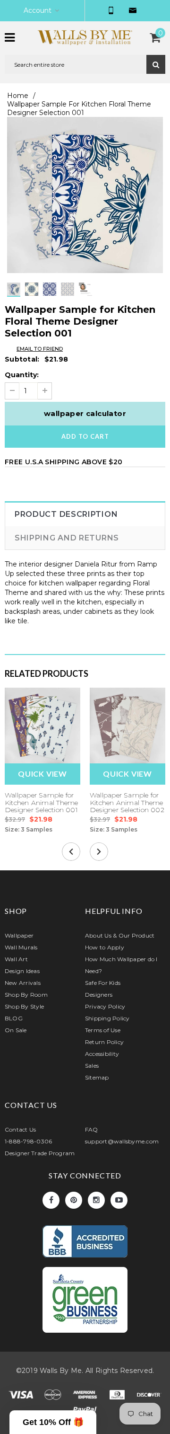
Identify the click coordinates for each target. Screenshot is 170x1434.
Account (37, 10)
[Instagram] (96, 1200)
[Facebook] (51, 1200)
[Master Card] (54, 1396)
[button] (52, 1422)
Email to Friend (40, 348)
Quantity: (22, 375)
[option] (85, 195)
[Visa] (21, 1396)
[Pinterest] (73, 1200)
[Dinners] (118, 1396)
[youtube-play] (119, 1200)
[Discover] (149, 1396)
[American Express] (86, 1396)
